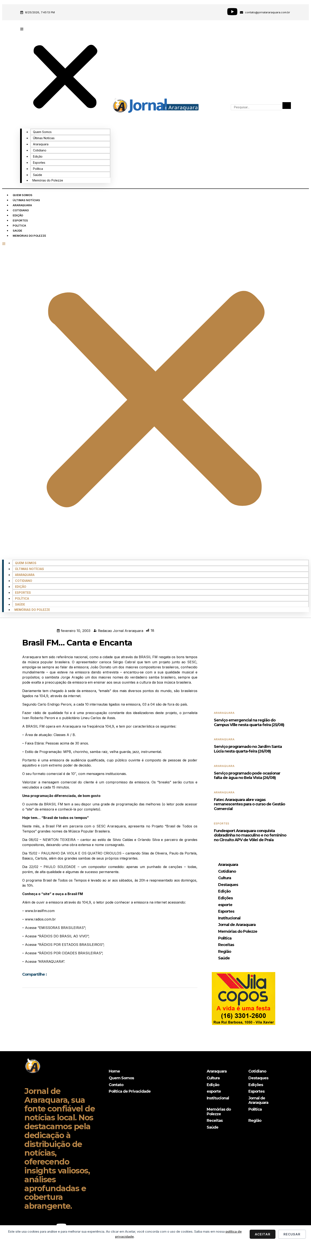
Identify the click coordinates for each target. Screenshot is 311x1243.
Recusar (291, 1234)
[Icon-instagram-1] (217, 11)
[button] (65, 75)
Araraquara (40, 144)
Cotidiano (39, 150)
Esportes (39, 162)
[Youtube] (232, 11)
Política (38, 168)
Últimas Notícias (44, 138)
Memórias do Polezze (47, 180)
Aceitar (262, 1234)
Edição (38, 156)
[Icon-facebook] (202, 11)
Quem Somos (42, 132)
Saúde (37, 175)
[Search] (286, 105)
